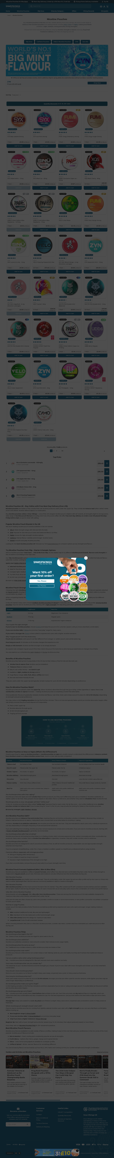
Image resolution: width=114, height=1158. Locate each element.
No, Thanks (42, 586)
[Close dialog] (85, 558)
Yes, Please (41, 581)
